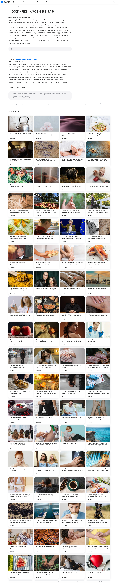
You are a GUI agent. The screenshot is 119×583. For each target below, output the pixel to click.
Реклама (14, 581)
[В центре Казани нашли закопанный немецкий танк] (98, 231)
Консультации (12, 7)
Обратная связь (81, 581)
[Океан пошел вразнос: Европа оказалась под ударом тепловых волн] (98, 437)
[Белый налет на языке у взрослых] (20, 463)
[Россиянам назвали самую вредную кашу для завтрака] (20, 412)
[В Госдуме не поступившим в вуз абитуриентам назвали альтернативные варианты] (46, 515)
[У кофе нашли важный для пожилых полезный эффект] (72, 489)
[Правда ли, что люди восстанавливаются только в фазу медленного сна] (46, 334)
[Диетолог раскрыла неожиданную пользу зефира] (46, 128)
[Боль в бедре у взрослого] (46, 412)
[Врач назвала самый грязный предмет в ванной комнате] (46, 179)
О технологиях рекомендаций (93, 581)
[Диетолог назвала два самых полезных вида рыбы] (98, 128)
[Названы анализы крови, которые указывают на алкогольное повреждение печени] (46, 437)
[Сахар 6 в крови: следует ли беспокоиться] (98, 334)
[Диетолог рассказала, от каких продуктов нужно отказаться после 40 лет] (46, 308)
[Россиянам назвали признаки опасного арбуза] (20, 567)
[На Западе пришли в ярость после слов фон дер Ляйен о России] (72, 231)
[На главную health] (9, 2)
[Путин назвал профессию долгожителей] (20, 257)
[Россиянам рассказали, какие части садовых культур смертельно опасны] (46, 567)
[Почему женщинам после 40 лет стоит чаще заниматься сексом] (98, 463)
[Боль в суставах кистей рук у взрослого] (72, 360)
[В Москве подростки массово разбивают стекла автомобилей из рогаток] (98, 153)
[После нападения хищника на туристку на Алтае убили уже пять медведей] (72, 179)
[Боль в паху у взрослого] (72, 437)
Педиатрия (20, 7)
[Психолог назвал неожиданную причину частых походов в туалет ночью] (20, 489)
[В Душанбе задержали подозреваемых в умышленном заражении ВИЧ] (98, 386)
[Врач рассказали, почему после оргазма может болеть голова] (20, 205)
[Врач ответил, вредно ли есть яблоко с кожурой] (20, 334)
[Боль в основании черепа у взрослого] (46, 489)
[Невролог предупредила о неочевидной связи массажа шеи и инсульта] (72, 541)
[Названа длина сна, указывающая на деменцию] (20, 153)
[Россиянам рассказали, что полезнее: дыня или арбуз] (20, 231)
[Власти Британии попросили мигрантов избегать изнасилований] (98, 283)
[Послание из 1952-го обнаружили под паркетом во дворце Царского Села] (46, 153)
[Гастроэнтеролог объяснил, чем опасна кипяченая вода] (20, 128)
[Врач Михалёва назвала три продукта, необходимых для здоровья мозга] (98, 257)
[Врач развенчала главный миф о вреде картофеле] (20, 386)
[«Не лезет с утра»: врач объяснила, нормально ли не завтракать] (98, 489)
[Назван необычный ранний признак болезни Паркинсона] (72, 205)
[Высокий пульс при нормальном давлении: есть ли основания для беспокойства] (98, 541)
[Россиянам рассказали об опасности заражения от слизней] (46, 386)
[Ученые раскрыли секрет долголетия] (20, 541)
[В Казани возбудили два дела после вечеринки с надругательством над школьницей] (72, 386)
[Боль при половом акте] (72, 567)
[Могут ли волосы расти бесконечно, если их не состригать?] (20, 437)
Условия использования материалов (67, 581)
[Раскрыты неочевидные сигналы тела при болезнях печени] (72, 257)
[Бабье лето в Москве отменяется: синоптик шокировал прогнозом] (20, 360)
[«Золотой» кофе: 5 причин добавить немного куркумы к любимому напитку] (20, 283)
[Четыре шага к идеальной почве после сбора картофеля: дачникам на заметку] (20, 515)
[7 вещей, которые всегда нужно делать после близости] (46, 360)
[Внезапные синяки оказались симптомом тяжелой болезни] (98, 308)
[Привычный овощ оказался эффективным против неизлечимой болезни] (20, 179)
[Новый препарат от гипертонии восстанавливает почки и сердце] (72, 463)
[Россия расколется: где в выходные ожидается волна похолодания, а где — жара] (98, 515)
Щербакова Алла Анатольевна (26, 59)
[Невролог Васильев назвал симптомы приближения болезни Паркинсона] (98, 205)
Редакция (54, 581)
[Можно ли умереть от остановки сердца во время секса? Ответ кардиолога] (72, 153)
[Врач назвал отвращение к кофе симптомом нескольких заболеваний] (72, 515)
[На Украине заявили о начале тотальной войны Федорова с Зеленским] (72, 308)
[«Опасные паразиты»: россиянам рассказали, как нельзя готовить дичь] (98, 360)
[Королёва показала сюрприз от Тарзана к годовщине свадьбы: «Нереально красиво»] (46, 283)
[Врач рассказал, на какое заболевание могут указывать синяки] (98, 412)
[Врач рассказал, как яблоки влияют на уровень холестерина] (46, 205)
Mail (3, 581)
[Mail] (2, 2)
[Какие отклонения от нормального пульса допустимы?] (98, 179)
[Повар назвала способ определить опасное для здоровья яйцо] (46, 257)
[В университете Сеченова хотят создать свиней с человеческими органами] (72, 283)
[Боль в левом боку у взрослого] (72, 412)
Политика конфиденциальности (108, 581)
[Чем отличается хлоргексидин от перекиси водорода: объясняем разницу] (20, 308)
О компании (7, 581)
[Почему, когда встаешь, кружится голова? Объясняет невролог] (72, 128)
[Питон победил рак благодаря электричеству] (46, 541)
